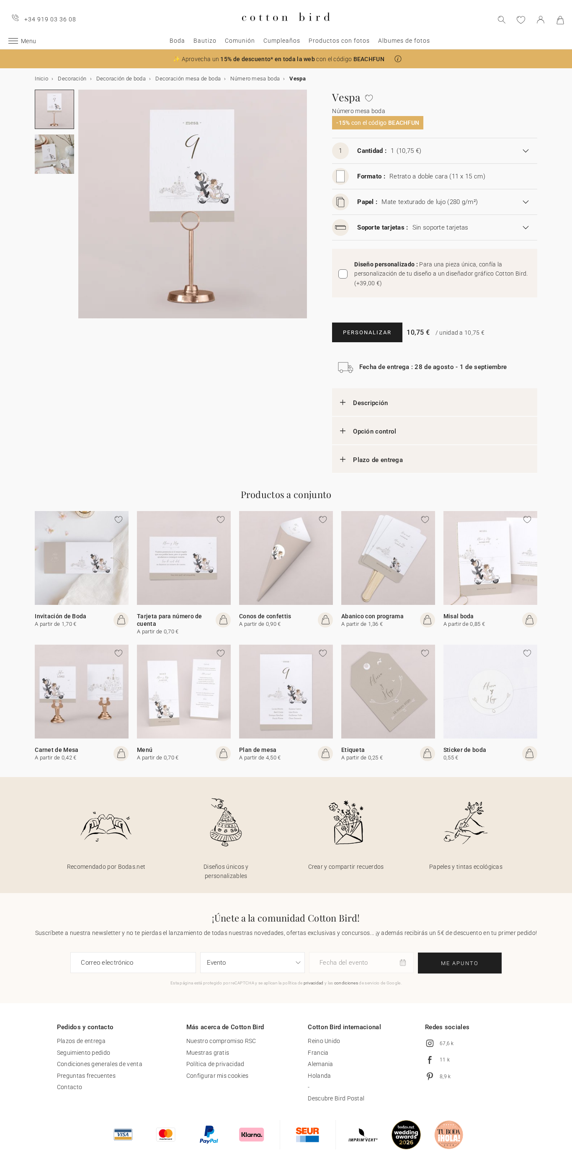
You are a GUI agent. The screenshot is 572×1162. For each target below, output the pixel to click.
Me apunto (460, 963)
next (83, 209)
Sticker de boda (465, 749)
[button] (398, 59)
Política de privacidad (215, 1064)
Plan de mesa (258, 749)
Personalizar (367, 332)
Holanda (319, 1075)
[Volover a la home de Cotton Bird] (285, 28)
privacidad (314, 983)
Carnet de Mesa (56, 749)
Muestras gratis (207, 1052)
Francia (318, 1052)
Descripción (370, 403)
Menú (144, 749)
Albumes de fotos (404, 40)
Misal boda (458, 616)
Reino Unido (324, 1041)
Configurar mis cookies (217, 1075)
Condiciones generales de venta (99, 1064)
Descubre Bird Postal (336, 1098)
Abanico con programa (372, 616)
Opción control (374, 431)
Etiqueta (353, 749)
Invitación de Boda (60, 616)
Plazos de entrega (81, 1041)
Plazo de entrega (378, 460)
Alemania (320, 1064)
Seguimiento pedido (83, 1052)
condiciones (346, 983)
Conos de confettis (265, 616)
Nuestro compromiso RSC (221, 1041)
